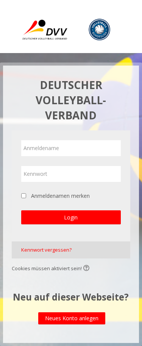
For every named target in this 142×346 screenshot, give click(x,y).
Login (71, 217)
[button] (87, 269)
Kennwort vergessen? (46, 249)
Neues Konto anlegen (71, 318)
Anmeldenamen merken (60, 195)
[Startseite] (71, 27)
